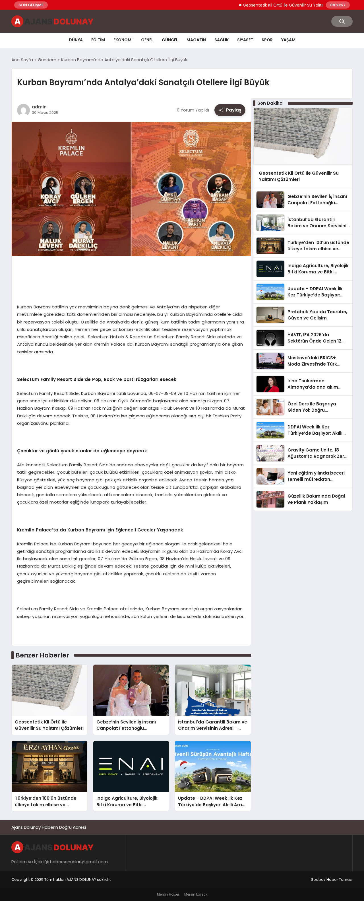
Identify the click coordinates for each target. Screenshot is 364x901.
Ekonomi (123, 40)
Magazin (196, 40)
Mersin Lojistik (195, 894)
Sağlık (221, 40)
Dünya (76, 40)
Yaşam (288, 40)
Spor (267, 40)
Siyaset (245, 40)
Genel (147, 40)
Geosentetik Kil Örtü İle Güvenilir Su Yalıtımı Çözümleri (277, 5)
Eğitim (98, 40)
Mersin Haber (168, 894)
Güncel (170, 40)
